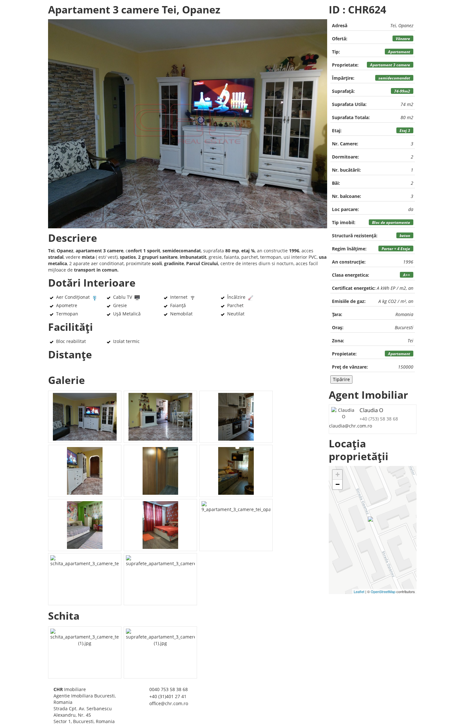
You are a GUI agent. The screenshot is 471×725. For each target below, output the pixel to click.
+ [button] (337, 474)
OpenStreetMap (383, 591)
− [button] (337, 484)
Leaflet (359, 591)
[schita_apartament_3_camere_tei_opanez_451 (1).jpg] (85, 652)
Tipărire (341, 379)
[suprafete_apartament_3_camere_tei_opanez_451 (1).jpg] (160, 652)
